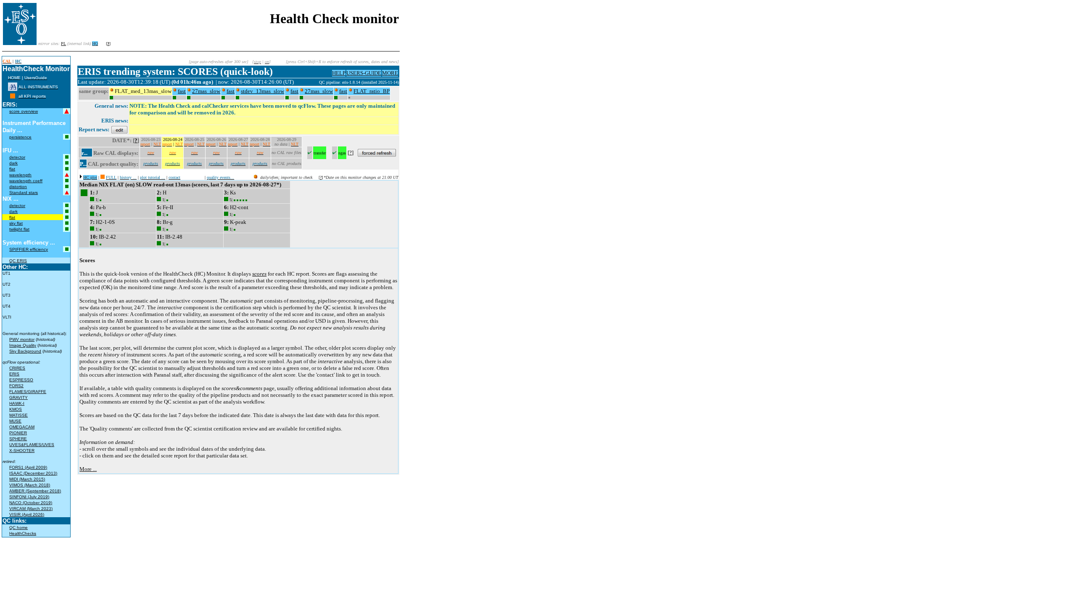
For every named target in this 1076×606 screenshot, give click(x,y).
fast (182, 91)
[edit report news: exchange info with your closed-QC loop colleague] (119, 129)
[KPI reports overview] (12, 96)
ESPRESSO (21, 379)
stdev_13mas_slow (262, 91)
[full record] (102, 177)
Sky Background (25, 351)
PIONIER (18, 433)
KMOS (15, 409)
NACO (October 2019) (30, 502)
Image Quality (22, 345)
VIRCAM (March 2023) (31, 508)
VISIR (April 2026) (26, 514)
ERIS (14, 374)
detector (17, 157)
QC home (18, 527)
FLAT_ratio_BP (371, 91)
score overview (23, 111)
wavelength (20, 175)
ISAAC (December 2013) (33, 473)
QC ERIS (18, 260)
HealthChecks (22, 533)
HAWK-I (16, 403)
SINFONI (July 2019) (29, 496)
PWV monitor (21, 339)
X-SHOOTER (21, 450)
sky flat (16, 223)
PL (63, 43)
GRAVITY (18, 397)
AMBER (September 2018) (35, 491)
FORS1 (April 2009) (28, 467)
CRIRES (17, 368)
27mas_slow (206, 91)
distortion (18, 186)
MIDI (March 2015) (27, 479)
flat (12, 169)
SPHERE (18, 438)
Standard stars (23, 192)
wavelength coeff (25, 180)
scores (259, 274)
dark (13, 163)
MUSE (15, 421)
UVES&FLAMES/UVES (31, 444)
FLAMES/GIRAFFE (27, 391)
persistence (20, 137)
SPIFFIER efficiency (28, 249)
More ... (88, 469)
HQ (95, 43)
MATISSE (18, 415)
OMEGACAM (21, 427)
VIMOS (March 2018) (29, 485)
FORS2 (16, 385)
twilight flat (19, 229)
